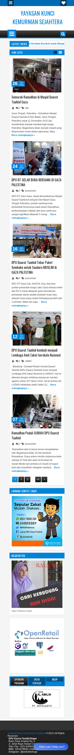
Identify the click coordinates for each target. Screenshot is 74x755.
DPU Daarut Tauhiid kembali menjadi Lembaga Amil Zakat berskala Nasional (36, 352)
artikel (28, 361)
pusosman (30, 190)
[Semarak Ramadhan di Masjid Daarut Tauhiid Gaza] (37, 75)
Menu (11, 3)
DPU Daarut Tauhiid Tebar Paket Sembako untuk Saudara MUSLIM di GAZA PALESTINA (34, 267)
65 (38, 479)
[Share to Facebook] (50, 61)
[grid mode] (60, 52)
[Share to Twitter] (54, 61)
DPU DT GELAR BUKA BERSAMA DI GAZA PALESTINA (36, 182)
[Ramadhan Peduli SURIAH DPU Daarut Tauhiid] (37, 411)
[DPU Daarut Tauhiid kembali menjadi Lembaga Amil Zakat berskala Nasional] (37, 329)
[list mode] (55, 52)
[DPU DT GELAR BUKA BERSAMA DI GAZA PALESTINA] (37, 158)
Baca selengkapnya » (23, 135)
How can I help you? (52, 746)
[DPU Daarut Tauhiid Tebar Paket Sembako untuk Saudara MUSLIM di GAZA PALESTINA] (37, 241)
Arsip (55, 679)
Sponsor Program (19, 681)
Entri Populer (37, 681)
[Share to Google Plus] (58, 61)
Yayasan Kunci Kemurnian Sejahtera (38, 17)
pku (27, 108)
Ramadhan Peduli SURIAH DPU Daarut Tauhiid (35, 435)
